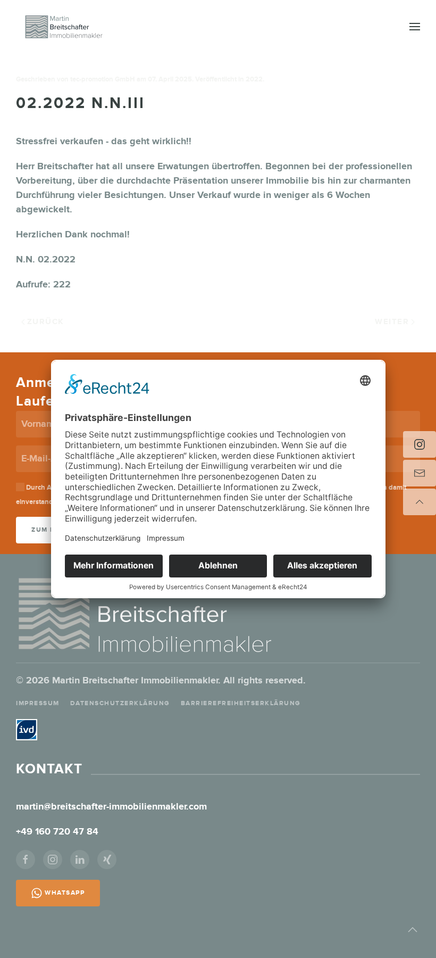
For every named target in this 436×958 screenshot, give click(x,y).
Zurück (45, 322)
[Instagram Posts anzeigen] (419, 444)
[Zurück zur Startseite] (64, 26)
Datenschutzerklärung (120, 703)
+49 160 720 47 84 (58, 832)
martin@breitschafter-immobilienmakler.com (111, 807)
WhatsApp (65, 893)
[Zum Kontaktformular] (419, 473)
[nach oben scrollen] (419, 502)
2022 (254, 79)
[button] (414, 26)
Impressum (38, 703)
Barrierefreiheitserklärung (241, 703)
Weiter (392, 322)
